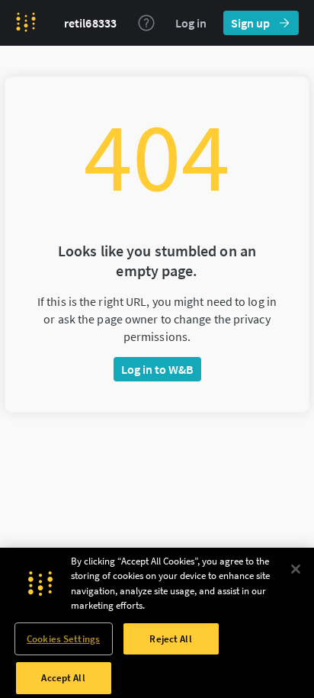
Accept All (63, 677)
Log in (191, 23)
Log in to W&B (157, 369)
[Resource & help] (146, 23)
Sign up (250, 23)
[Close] (295, 569)
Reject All (170, 638)
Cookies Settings (63, 638)
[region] (157, 623)
